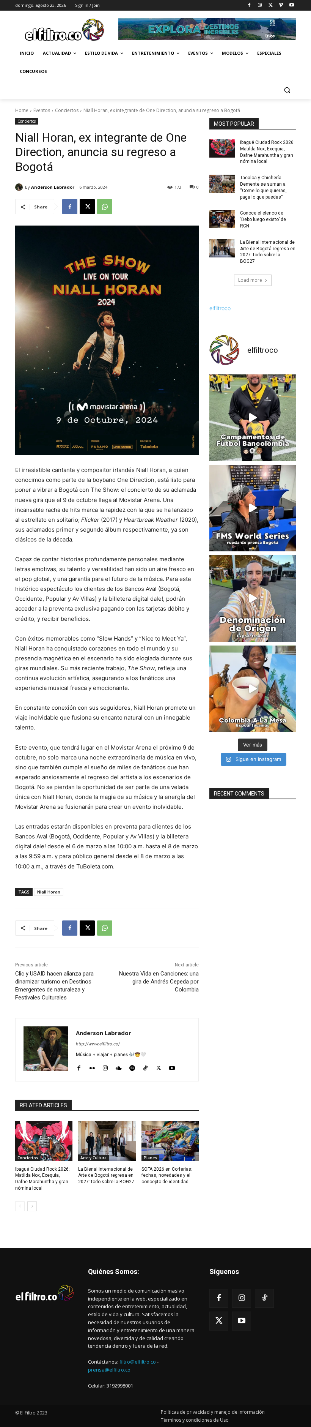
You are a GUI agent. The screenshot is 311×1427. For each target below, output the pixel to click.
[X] (270, 5)
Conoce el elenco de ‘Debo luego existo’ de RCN (263, 219)
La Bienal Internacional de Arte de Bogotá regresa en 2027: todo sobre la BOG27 (106, 1176)
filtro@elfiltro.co (137, 1361)
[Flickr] (92, 1066)
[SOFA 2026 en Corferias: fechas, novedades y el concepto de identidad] (170, 1141)
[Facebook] (249, 5)
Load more (250, 280)
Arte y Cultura (93, 1157)
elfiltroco (220, 308)
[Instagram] (260, 5)
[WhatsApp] (104, 206)
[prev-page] (20, 1206)
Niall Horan (48, 892)
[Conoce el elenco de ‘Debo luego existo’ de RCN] (222, 219)
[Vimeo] (280, 5)
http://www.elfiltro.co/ (98, 1044)
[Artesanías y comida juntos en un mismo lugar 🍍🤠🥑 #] (252, 689)
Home (21, 110)
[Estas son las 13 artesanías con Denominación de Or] (252, 598)
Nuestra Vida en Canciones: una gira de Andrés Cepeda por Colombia (159, 981)
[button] (287, 90)
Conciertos (67, 110)
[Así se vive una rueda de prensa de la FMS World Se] (252, 508)
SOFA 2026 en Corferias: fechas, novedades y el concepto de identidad (166, 1176)
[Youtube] (291, 5)
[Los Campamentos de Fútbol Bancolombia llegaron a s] (252, 417)
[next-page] (32, 1206)
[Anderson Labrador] (20, 187)
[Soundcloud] (119, 1066)
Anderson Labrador (52, 187)
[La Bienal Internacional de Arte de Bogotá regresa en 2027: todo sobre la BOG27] (106, 1141)
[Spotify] (132, 1066)
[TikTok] (145, 1066)
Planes (150, 1157)
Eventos (41, 110)
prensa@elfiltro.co (109, 1369)
